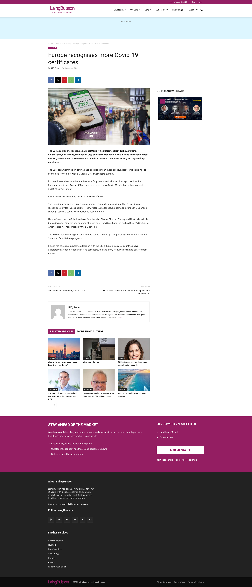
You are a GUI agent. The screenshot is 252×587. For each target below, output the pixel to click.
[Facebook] (51, 80)
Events (51, 558)
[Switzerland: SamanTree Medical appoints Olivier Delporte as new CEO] (64, 380)
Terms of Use (179, 582)
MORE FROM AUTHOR (90, 331)
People (121, 358)
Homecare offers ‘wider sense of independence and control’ (126, 292)
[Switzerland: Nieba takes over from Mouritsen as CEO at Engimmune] (99, 380)
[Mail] (59, 520)
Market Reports (55, 540)
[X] (58, 80)
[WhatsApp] (71, 80)
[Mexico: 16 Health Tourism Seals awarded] (134, 380)
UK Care (134, 9)
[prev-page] (50, 405)
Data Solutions (55, 549)
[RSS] (67, 520)
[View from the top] (99, 349)
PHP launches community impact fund (66, 290)
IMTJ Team (55, 68)
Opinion (52, 358)
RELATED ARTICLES (62, 331)
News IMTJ (66, 43)
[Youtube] (90, 520)
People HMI (53, 390)
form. (120, 318)
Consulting (53, 553)
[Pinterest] (64, 80)
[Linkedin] (78, 80)
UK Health (119, 9)
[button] (202, 10)
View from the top (91, 362)
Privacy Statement (164, 582)
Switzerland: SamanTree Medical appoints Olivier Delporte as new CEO (62, 396)
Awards (51, 562)
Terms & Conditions (196, 582)
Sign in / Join (197, 2)
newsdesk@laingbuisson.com (74, 504)
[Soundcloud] (75, 520)
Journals (52, 544)
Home (50, 43)
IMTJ (57, 43)
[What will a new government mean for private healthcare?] (64, 349)
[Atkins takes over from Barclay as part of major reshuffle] (134, 349)
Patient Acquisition (57, 566)
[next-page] (54, 405)
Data (147, 9)
